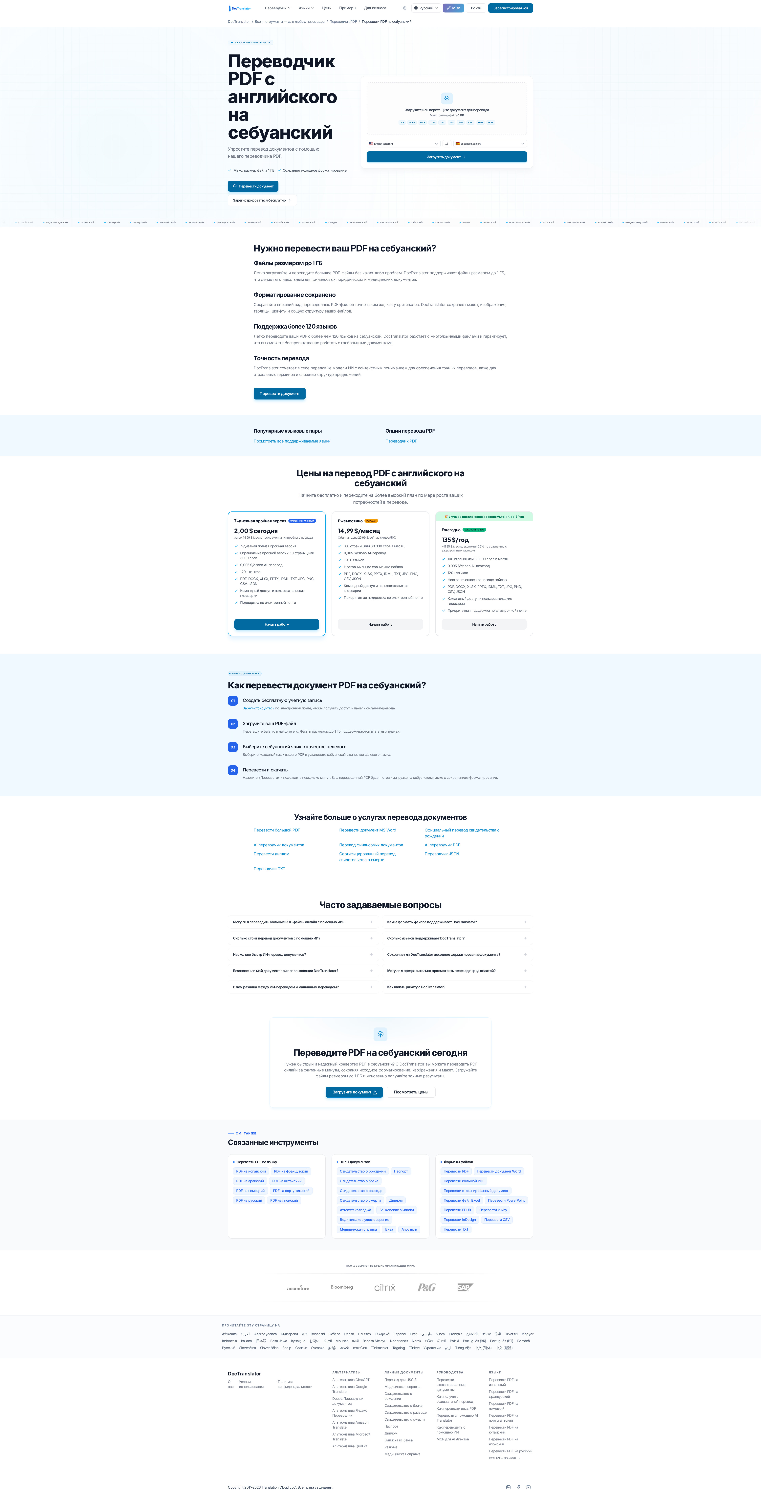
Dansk (349, 1334)
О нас (231, 1384)
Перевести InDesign (460, 1219)
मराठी (355, 1341)
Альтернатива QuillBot (349, 1446)
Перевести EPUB (457, 1210)
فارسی (426, 1334)
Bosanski (318, 1334)
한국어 (314, 1341)
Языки (304, 8)
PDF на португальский (291, 1191)
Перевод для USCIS (400, 1380)
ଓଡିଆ (429, 1341)
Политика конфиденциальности (295, 1384)
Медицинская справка (358, 1229)
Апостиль (409, 1229)
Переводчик (276, 8)
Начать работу (277, 624)
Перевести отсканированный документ (476, 1191)
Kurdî (328, 1341)
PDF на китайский (287, 1181)
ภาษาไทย (360, 1348)
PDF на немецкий (250, 1191)
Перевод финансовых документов (371, 845)
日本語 (261, 1341)
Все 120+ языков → (504, 1458)
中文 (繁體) (504, 1348)
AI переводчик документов (279, 845)
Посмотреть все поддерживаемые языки (292, 441)
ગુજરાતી (472, 1334)
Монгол (342, 1341)
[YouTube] (528, 1487)
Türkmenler (379, 1348)
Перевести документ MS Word (367, 830)
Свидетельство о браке (359, 1181)
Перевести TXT (456, 1229)
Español (400, 1334)
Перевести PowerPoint (506, 1200)
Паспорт (401, 1171)
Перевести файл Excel (462, 1200)
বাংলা (304, 1334)
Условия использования (251, 1384)
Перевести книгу (493, 1210)
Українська (432, 1348)
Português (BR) (474, 1341)
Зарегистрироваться (510, 8)
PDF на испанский (251, 1171)
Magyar (527, 1334)
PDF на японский (284, 1200)
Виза (389, 1229)
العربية (245, 1334)
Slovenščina (269, 1348)
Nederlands (399, 1341)
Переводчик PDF (401, 441)
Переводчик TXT (269, 868)
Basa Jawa (278, 1341)
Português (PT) (501, 1341)
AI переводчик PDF (442, 845)
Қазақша (298, 1341)
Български (289, 1334)
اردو (448, 1348)
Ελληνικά (382, 1334)
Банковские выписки (397, 1210)
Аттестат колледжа (355, 1210)
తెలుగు (344, 1348)
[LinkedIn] (508, 1487)
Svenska (317, 1348)
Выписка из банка (398, 1440)
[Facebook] (518, 1487)
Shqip (286, 1348)
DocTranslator (244, 1374)
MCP (456, 8)
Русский (228, 1348)
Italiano (246, 1341)
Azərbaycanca (265, 1334)
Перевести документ (256, 186)
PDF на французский (291, 1171)
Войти (476, 8)
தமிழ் (332, 1348)
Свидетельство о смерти (360, 1200)
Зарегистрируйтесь (258, 708)
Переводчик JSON (442, 853)
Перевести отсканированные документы (451, 1385)
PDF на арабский (250, 1181)
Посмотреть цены (411, 1092)
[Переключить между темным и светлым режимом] (404, 8)
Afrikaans (229, 1334)
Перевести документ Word (499, 1171)
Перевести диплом (271, 853)
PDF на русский (249, 1200)
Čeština (334, 1334)
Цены (327, 8)
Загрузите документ (352, 1092)
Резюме (390, 1447)
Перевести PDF (456, 1171)
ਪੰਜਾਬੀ (441, 1341)
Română (523, 1341)
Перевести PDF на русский (510, 1451)
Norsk (416, 1341)
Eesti (413, 1334)
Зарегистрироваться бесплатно (259, 200)
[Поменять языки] (447, 143)
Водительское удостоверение (364, 1219)
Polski (454, 1341)
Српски (301, 1348)
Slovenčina (247, 1348)
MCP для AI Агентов (453, 1439)
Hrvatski (511, 1334)
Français (455, 1334)
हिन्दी (498, 1334)
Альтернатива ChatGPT (351, 1380)
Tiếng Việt (463, 1348)
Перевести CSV (497, 1219)
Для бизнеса (375, 8)
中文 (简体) (483, 1348)
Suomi (441, 1334)
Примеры (347, 8)
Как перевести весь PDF (456, 1408)
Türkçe (414, 1348)
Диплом (395, 1200)
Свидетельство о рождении (363, 1171)
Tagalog (398, 1348)
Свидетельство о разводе (361, 1191)
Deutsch (364, 1334)
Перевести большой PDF (277, 830)
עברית (486, 1334)
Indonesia (229, 1341)
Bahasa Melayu (374, 1341)
